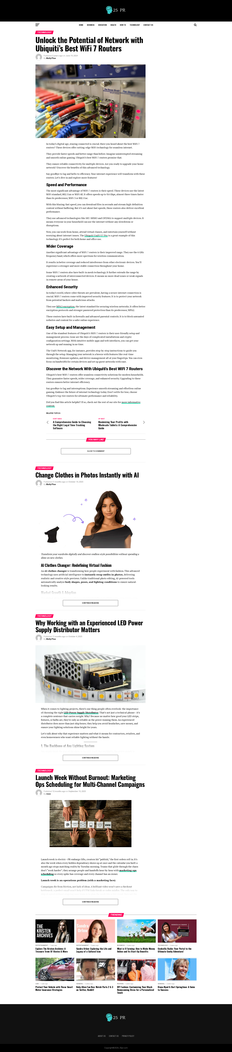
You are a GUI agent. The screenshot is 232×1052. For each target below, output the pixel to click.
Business (90, 24)
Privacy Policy (128, 1036)
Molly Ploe (51, 58)
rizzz (48, 794)
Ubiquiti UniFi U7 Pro (96, 235)
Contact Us (148, 24)
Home (81, 24)
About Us (102, 1036)
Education (102, 24)
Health (113, 24)
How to (123, 24)
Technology (135, 24)
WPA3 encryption (65, 306)
